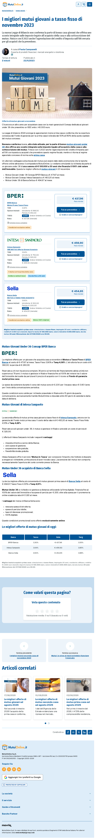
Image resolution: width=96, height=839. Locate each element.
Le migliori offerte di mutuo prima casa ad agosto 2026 (78, 702)
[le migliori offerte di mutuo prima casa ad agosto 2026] (78, 685)
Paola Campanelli (28, 49)
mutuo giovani (48, 169)
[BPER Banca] (29, 196)
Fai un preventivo (69, 209)
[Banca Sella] (29, 288)
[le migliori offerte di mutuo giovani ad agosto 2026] (16, 685)
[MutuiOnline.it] (14, 747)
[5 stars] (57, 611)
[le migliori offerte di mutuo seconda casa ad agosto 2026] (47, 685)
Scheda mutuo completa (18, 223)
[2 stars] (42, 611)
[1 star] (37, 611)
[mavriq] (7, 825)
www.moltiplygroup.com (25, 833)
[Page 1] (45, 723)
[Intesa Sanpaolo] (29, 240)
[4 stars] (52, 611)
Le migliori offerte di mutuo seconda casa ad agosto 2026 (46, 702)
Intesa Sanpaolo (13, 247)
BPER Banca (12, 203)
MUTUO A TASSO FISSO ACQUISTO (20, 298)
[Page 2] (49, 723)
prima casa (39, 155)
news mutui (20, 11)
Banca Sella (12, 295)
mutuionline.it (7, 11)
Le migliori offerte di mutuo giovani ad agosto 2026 (15, 702)
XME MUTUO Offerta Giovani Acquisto (22, 250)
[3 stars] (47, 611)
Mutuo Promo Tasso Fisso (17, 205)
